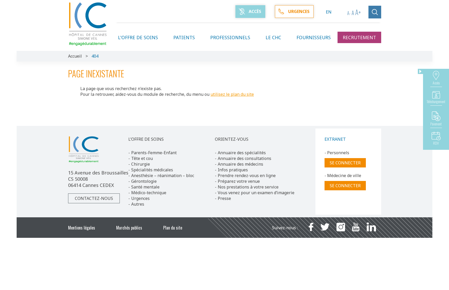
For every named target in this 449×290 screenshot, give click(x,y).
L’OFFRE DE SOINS (146, 139)
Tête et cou (142, 158)
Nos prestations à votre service (248, 187)
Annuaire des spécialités (242, 153)
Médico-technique (148, 192)
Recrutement (359, 37)
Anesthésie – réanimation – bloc (162, 175)
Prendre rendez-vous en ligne (247, 175)
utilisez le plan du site (232, 94)
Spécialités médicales (152, 170)
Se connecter (345, 163)
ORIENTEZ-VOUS (231, 139)
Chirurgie (140, 164)
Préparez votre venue (239, 181)
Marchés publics (129, 228)
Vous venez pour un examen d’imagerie (256, 192)
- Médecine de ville (343, 175)
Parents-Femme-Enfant (154, 153)
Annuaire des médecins (240, 164)
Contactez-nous (94, 198)
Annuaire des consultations (244, 158)
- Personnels (337, 153)
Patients (184, 37)
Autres (137, 204)
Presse (224, 198)
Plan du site (172, 228)
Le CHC (273, 37)
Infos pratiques (233, 170)
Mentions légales (81, 228)
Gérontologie (144, 181)
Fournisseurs (313, 37)
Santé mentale (145, 187)
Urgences (140, 198)
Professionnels (230, 37)
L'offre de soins (138, 37)
